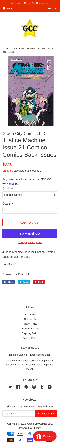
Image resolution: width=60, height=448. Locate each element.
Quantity (7, 203)
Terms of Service (30, 328)
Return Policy (30, 323)
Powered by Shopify (30, 428)
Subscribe (46, 413)
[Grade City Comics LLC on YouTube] (50, 387)
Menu (10, 8)
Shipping (7, 170)
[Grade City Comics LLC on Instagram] (34, 387)
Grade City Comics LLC (39, 423)
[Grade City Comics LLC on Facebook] (18, 387)
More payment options (30, 242)
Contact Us (30, 319)
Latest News (30, 348)
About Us (30, 314)
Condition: (8, 188)
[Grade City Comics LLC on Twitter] (10, 387)
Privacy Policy (30, 338)
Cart (55, 8)
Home (5, 48)
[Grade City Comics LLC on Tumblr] (42, 387)
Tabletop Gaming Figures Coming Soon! (30, 354)
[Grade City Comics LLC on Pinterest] (26, 387)
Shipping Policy (30, 333)
